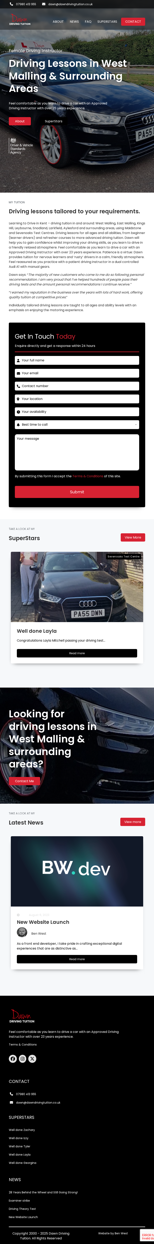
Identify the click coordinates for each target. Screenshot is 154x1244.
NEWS (74, 21)
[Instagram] (23, 1059)
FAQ (88, 21)
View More (133, 537)
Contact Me (24, 781)
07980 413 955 (26, 4)
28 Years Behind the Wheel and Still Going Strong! (43, 1192)
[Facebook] (14, 1059)
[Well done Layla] (77, 587)
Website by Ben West (113, 1233)
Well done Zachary (22, 1130)
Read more (80, 654)
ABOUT (58, 21)
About (20, 121)
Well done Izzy (18, 1138)
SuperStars (53, 121)
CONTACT (133, 21)
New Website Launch (23, 1217)
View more (132, 822)
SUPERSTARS (107, 21)
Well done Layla (19, 1155)
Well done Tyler (19, 1146)
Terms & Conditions (23, 1045)
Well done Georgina (22, 1163)
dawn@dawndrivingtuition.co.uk (70, 4)
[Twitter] (32, 1059)
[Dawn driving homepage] (20, 17)
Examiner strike (19, 1201)
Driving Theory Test (22, 1209)
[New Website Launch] (77, 871)
